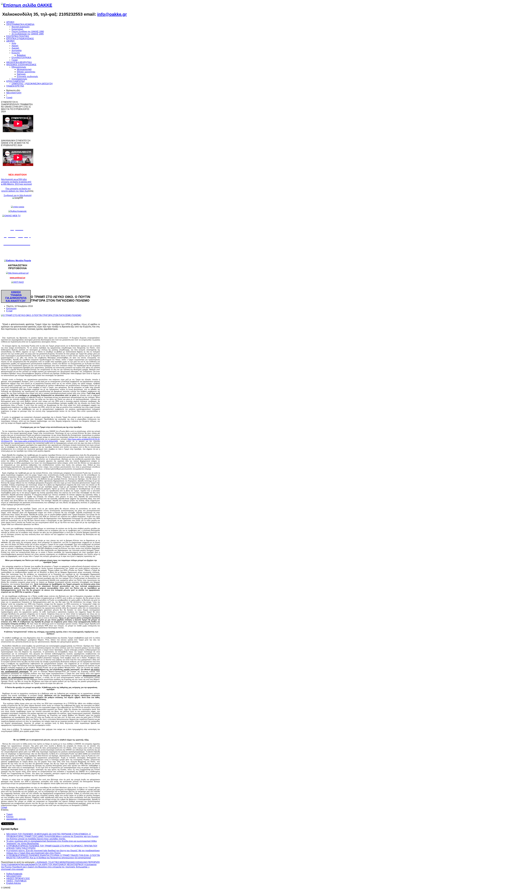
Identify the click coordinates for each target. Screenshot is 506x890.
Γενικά (9, 97)
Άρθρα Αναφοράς (14, 874)
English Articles (13, 883)
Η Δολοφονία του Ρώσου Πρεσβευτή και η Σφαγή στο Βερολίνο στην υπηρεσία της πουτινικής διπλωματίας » (48, 865)
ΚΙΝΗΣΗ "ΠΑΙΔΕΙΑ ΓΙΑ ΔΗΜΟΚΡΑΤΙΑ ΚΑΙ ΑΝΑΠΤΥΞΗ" (16, 296)
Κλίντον (9, 817)
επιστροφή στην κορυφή (12, 869)
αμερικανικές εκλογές (16, 819)
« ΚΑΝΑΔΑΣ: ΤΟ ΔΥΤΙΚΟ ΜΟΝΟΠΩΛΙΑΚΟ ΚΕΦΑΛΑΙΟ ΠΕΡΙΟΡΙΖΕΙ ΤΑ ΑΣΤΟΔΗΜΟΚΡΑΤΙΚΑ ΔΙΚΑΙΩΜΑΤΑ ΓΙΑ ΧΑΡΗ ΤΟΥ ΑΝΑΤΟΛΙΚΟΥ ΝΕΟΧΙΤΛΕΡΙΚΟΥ (50, 863)
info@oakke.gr (112, 14)
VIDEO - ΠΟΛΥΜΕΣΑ (16, 881)
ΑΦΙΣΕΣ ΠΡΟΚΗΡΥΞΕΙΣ (18, 878)
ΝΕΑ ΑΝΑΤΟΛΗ (13, 93)
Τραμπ (9, 814)
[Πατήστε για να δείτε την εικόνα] (41, 315)
